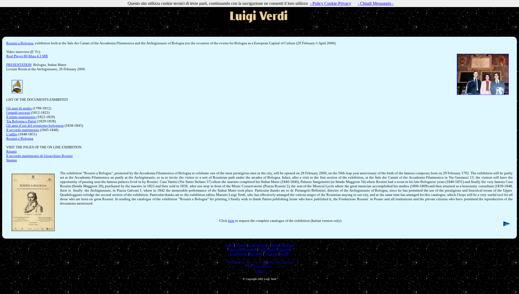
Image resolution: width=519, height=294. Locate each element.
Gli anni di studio (19, 108)
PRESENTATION (18, 65)
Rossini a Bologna (19, 43)
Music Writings (283, 245)
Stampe (11, 160)
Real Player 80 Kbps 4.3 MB (27, 56)
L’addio (12, 134)
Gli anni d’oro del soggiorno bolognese (35, 125)
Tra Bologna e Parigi (21, 121)
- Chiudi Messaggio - (376, 3)
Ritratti (11, 151)
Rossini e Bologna (19, 138)
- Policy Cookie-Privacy (330, 3)
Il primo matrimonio (21, 117)
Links (284, 254)
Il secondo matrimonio (22, 130)
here (231, 221)
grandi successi (19, 113)
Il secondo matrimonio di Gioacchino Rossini (39, 156)
